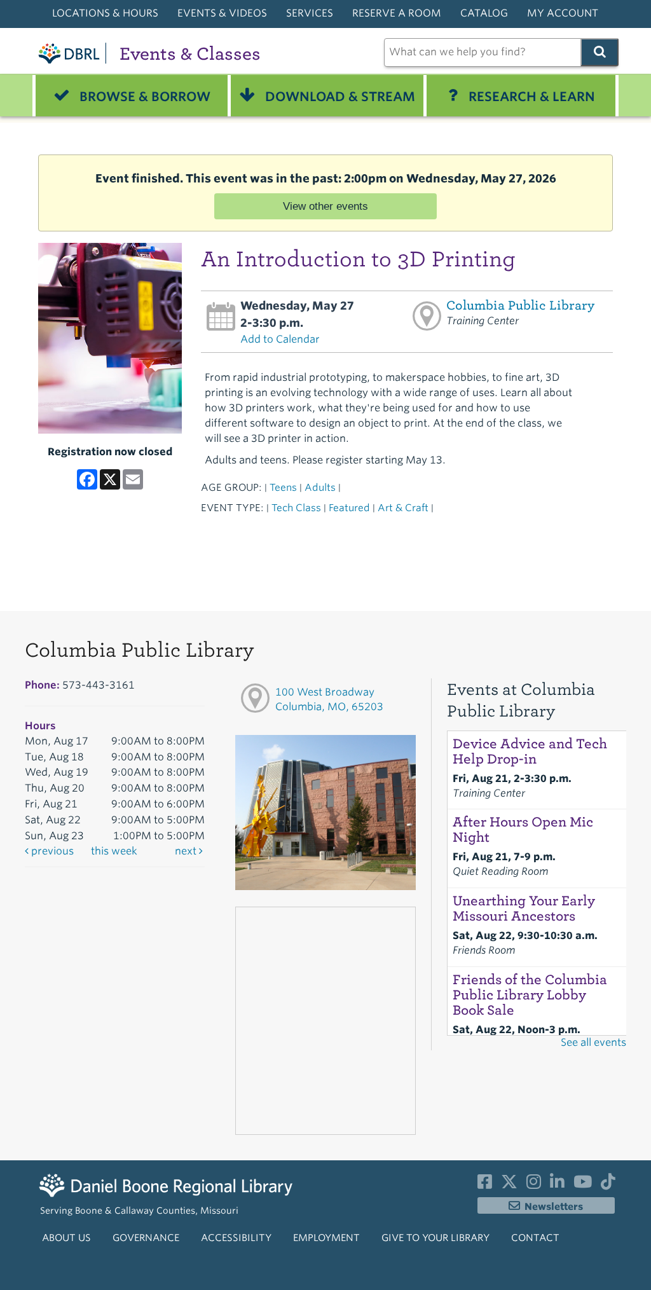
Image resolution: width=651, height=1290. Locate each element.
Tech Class (296, 508)
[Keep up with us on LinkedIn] (557, 1184)
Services (309, 13)
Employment (326, 1238)
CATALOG (484, 13)
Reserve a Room (396, 13)
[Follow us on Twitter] (509, 1184)
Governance (146, 1238)
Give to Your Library (435, 1238)
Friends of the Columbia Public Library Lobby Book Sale (530, 995)
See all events (593, 1042)
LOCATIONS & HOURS (105, 13)
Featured (349, 508)
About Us (66, 1238)
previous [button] (51, 851)
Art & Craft (403, 508)
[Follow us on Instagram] (533, 1184)
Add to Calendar (280, 339)
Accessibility (236, 1238)
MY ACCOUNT (562, 13)
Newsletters (553, 1206)
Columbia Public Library (520, 305)
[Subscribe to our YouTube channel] (582, 1184)
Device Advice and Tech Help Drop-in (530, 751)
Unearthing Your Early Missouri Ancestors (524, 908)
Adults (320, 487)
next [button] (187, 851)
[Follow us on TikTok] (608, 1184)
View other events (325, 206)
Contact (535, 1238)
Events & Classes (190, 54)
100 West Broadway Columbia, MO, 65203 (329, 699)
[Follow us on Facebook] (484, 1184)
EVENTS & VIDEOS (222, 13)
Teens (283, 487)
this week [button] (114, 851)
